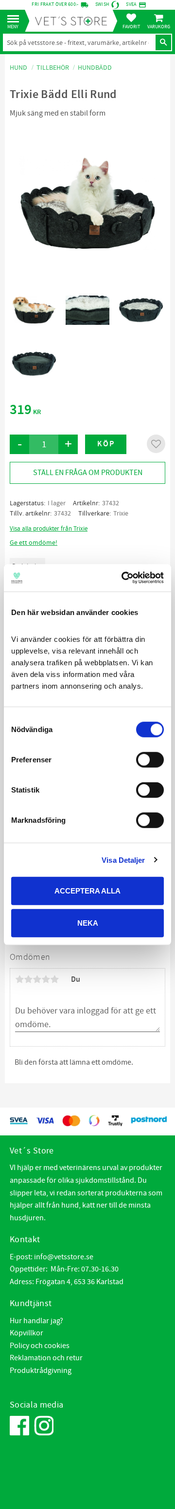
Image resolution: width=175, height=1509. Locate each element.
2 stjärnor (28, 979)
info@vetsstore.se (63, 1257)
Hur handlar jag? (36, 1321)
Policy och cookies (40, 1345)
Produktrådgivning (40, 1370)
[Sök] (163, 42)
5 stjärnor (54, 979)
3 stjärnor (37, 979)
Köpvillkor (26, 1333)
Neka (87, 922)
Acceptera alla (87, 891)
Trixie (120, 513)
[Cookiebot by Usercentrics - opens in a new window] (123, 578)
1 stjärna (19, 979)
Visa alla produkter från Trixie (49, 529)
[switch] (150, 760)
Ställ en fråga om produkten (87, 472)
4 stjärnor (45, 979)
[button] (15, 19)
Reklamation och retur (46, 1358)
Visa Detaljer (123, 859)
